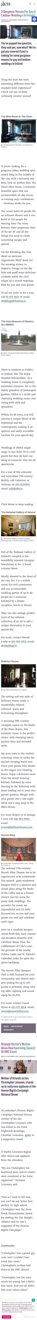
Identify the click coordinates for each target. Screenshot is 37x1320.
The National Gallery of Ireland (18, 512)
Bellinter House (10, 661)
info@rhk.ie (16, 488)
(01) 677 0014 (18, 1007)
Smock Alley (8, 835)
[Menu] (34, 4)
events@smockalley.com (15, 1011)
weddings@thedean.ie (13, 301)
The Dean (26, 116)
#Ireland (6, 1026)
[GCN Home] (6, 4)
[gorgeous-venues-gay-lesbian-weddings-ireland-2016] (18, 32)
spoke (28, 1135)
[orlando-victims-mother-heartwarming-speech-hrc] (18, 1067)
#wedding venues (8, 1030)
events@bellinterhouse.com (17, 827)
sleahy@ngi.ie (9, 645)
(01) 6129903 (22, 484)
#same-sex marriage (17, 1026)
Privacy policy (6, 1310)
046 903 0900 (21, 819)
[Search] (30, 4)
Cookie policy (23, 1308)
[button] (34, 19)
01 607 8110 (12, 297)
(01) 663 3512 (18, 641)
